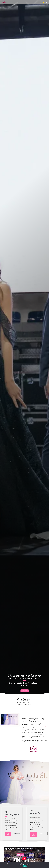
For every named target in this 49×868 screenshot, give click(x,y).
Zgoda (25, 866)
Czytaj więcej (17, 833)
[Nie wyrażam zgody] (47, 864)
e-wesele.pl (43, 727)
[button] (46, 2)
